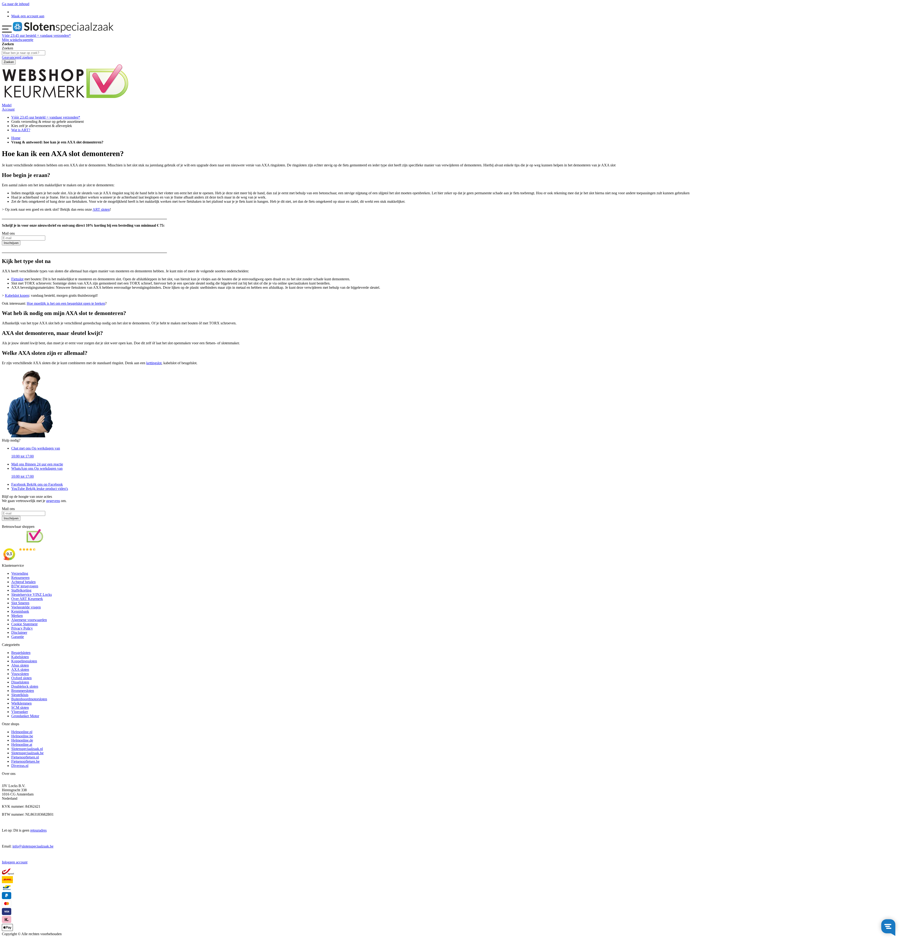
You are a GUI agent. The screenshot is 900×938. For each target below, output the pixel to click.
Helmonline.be (22, 736)
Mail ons (37, 464)
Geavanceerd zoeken (17, 57)
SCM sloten (20, 707)
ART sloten (101, 209)
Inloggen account (14, 862)
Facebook (37, 484)
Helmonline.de (22, 740)
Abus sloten (20, 665)
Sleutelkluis (19, 695)
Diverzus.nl (19, 766)
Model (6, 105)
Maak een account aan (27, 16)
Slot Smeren (20, 603)
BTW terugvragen (24, 586)
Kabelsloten (20, 657)
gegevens (53, 501)
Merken (17, 616)
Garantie (17, 637)
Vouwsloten (20, 674)
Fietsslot (17, 279)
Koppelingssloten (24, 661)
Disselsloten (20, 682)
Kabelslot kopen (17, 295)
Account (8, 109)
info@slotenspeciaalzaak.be (32, 846)
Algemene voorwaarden (29, 620)
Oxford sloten (21, 678)
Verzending (19, 573)
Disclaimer (19, 632)
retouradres (38, 830)
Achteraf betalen (23, 582)
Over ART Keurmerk (27, 599)
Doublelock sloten (24, 686)
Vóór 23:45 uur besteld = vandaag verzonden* (45, 117)
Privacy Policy (22, 628)
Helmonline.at (21, 745)
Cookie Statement (24, 624)
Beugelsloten (20, 653)
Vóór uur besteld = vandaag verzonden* (36, 36)
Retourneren (20, 578)
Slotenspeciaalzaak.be (27, 753)
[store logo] (63, 31)
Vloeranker (19, 712)
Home (15, 138)
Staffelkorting (21, 590)
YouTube (39, 489)
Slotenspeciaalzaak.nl (27, 749)
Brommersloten (22, 691)
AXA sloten (20, 670)
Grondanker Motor (25, 716)
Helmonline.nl (21, 732)
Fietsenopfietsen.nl (25, 757)
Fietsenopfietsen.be (25, 761)
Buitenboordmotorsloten (29, 699)
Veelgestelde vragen (26, 607)
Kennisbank (20, 611)
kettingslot (153, 363)
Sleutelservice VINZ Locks (31, 595)
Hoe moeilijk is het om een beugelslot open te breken (66, 303)
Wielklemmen (21, 703)
